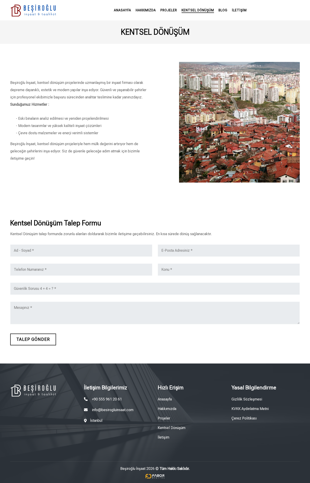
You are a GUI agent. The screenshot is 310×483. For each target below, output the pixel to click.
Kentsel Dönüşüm (198, 10)
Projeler (168, 10)
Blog (223, 10)
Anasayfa (122, 10)
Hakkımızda (146, 10)
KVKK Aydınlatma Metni (250, 409)
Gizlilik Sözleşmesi (246, 399)
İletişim (239, 10)
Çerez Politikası (244, 418)
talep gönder (33, 339)
